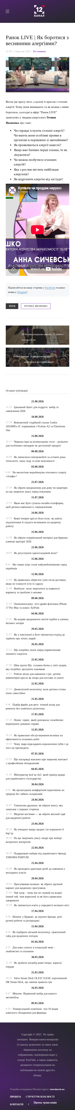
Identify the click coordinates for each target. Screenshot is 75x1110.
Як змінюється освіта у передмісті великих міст (41, 905)
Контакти (16, 1104)
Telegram (22, 292)
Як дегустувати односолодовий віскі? (36, 553)
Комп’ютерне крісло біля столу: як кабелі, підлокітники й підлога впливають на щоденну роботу (34, 522)
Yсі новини (39, 51)
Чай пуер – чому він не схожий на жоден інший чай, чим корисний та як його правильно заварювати (34, 896)
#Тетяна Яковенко (36, 306)
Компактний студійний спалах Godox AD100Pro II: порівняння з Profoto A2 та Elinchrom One (35, 426)
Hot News (26, 329)
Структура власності (40, 1096)
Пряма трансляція (45, 1102)
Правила (15, 1096)
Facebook (50, 287)
